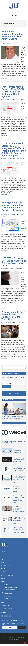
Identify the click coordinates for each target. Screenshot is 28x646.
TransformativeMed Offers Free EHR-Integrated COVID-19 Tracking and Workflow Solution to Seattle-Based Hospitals (13, 149)
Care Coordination (7, 583)
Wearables (5, 599)
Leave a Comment (6, 43)
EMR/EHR (5, 584)
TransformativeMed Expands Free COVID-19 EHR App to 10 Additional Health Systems (13, 91)
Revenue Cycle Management (9, 589)
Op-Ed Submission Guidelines (7, 565)
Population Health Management (10, 587)
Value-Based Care (5, 605)
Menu (15, 15)
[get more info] (25, 11)
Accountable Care (7, 607)
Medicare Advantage (7, 608)
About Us (3, 554)
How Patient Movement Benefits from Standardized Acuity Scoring (12, 35)
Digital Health (4, 592)
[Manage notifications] (25, 643)
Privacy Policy (16, 639)
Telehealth (5, 598)
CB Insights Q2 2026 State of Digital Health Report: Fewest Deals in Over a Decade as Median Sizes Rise (19, 479)
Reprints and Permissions (6, 562)
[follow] (17, 11)
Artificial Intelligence (7, 593)
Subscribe (3, 571)
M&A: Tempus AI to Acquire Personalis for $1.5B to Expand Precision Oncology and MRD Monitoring (19, 499)
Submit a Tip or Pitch (14, 393)
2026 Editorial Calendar (6, 557)
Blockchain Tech (6, 595)
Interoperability (6, 586)
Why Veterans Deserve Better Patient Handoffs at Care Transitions (13, 316)
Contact (3, 568)
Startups (3, 602)
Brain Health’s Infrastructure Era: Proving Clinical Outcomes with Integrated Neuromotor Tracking (19, 510)
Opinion (3, 578)
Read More (4, 78)
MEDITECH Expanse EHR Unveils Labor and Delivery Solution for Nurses (13, 262)
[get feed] (15, 11)
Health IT (3, 581)
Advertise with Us (5, 559)
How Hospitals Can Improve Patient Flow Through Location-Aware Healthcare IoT (13, 206)
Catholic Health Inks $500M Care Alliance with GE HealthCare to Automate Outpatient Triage (19, 520)
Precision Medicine (7, 596)
